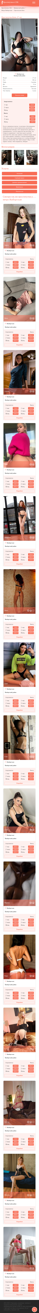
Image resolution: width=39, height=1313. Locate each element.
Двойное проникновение (19, 182)
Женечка (7, 1195)
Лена (6, 464)
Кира (6, 976)
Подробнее (19, 271)
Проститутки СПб (6, 8)
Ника (6, 610)
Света (6, 830)
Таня (6, 683)
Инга (6, 318)
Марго (6, 245)
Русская (34, 88)
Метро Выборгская (6, 10)
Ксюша (6, 1049)
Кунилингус (19, 187)
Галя (5, 756)
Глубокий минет (19, 178)
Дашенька (7, 537)
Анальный (19, 173)
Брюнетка (33, 86)
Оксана (6, 1122)
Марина (7, 903)
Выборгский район (19, 8)
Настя (6, 1268)
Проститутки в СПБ (10, 2)
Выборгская (20, 74)
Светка (6, 391)
